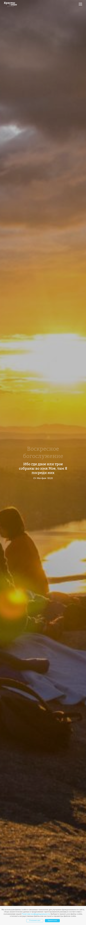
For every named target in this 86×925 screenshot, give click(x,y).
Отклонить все (34, 920)
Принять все (52, 920)
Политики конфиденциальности (36, 914)
